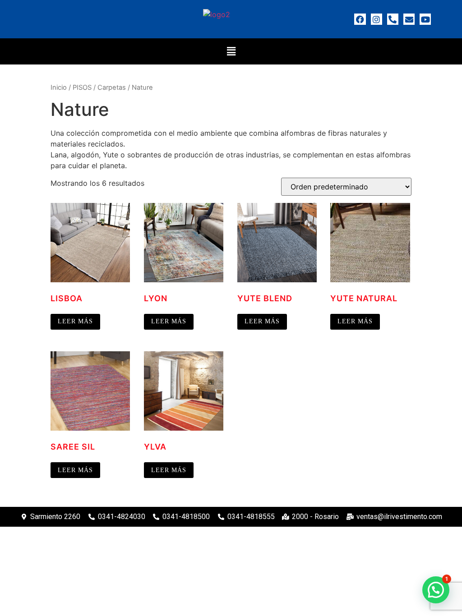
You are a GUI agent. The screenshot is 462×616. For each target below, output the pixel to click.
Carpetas (111, 87)
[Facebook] (359, 19)
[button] (231, 51)
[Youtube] (425, 19)
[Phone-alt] (392, 19)
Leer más (75, 321)
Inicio (59, 87)
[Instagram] (376, 19)
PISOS (82, 87)
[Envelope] (409, 19)
